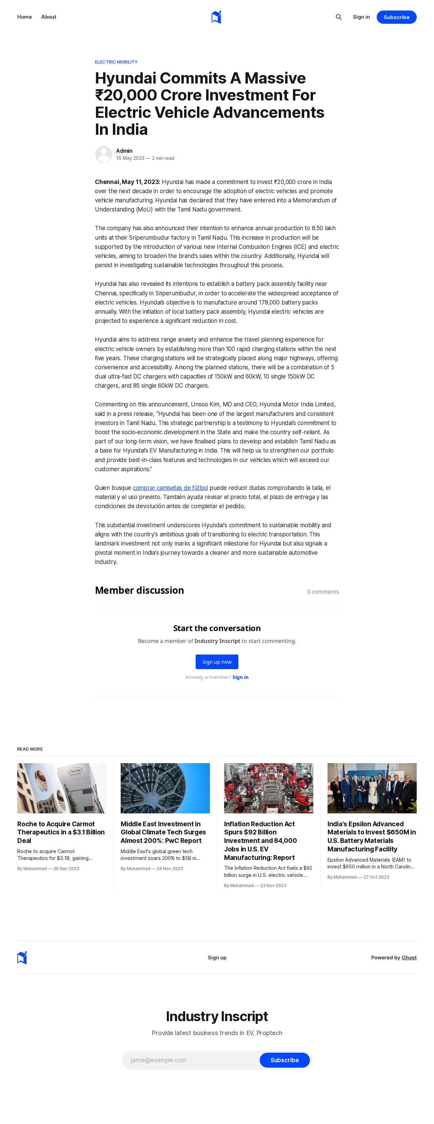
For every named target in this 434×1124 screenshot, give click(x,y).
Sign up (217, 957)
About (48, 17)
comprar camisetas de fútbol (170, 487)
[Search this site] (338, 17)
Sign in (361, 17)
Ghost (409, 957)
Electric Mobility (116, 62)
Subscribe (396, 17)
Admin (124, 150)
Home (24, 17)
